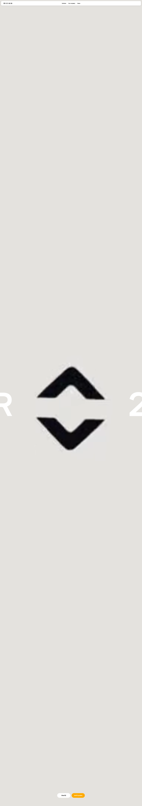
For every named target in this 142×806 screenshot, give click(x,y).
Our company (71, 3)
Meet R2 (63, 795)
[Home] (8, 3)
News (78, 3)
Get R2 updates (78, 795)
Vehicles (64, 3)
